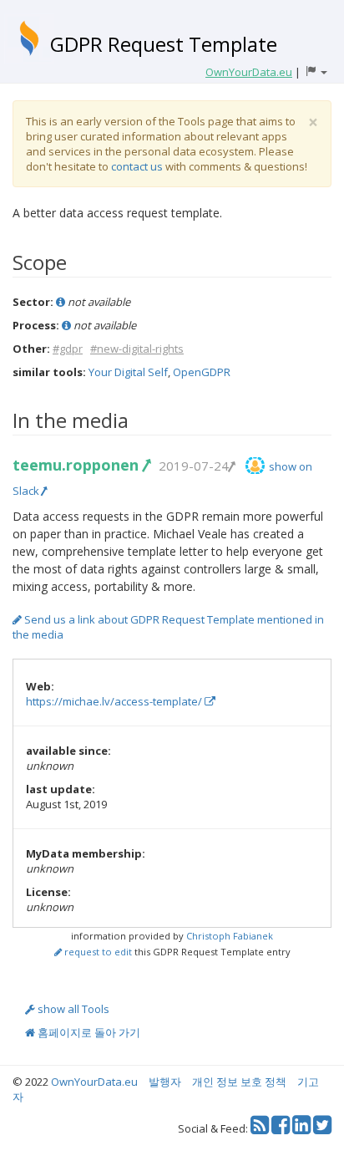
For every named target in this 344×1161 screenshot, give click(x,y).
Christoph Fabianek (229, 935)
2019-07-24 (194, 465)
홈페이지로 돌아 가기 (87, 1032)
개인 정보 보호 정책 (239, 1081)
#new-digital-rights (137, 348)
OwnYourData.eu (94, 1081)
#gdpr (68, 348)
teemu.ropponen (78, 465)
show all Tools (72, 1008)
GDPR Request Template (163, 44)
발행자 (165, 1081)
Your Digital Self (128, 371)
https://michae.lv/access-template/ (115, 701)
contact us (137, 166)
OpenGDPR (201, 371)
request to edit (97, 951)
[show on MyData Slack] (255, 465)
